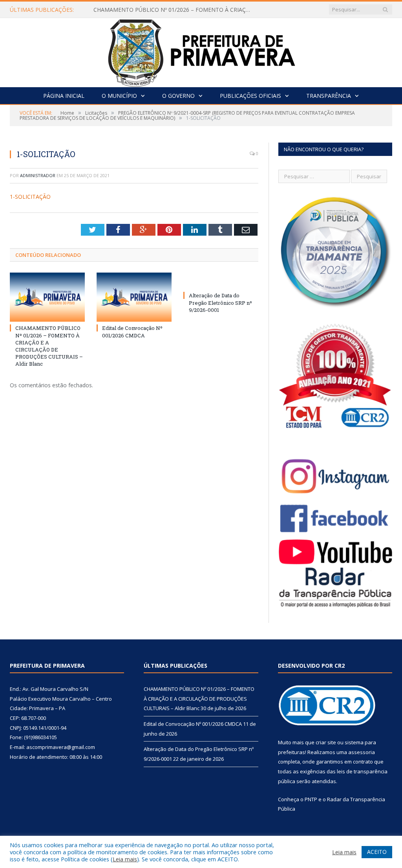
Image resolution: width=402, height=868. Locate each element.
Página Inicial (63, 95)
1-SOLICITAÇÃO (30, 196)
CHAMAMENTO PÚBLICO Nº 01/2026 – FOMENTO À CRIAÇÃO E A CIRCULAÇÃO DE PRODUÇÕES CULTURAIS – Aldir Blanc (173, 9)
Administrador (37, 175)
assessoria (361, 752)
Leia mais (125, 859)
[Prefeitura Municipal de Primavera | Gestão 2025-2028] (201, 51)
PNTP (311, 799)
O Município (119, 95)
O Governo (178, 95)
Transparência (328, 95)
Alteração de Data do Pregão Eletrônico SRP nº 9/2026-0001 (220, 302)
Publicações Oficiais (250, 95)
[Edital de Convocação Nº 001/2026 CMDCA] (134, 297)
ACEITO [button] (377, 851)
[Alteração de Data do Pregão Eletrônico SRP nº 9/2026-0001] (220, 281)
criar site (326, 742)
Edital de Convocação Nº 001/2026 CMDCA (132, 331)
